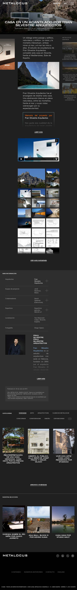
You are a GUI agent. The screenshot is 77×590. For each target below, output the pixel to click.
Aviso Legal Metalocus (34, 586)
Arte (32, 413)
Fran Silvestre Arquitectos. (38, 281)
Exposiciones (59, 418)
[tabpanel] (38, 455)
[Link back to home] (15, 3)
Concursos (21, 418)
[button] (6, 454)
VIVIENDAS (22, 413)
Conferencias (35, 418)
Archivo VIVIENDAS (38, 485)
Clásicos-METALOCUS (61, 413)
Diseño (47, 418)
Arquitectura (43, 413)
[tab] (22, 413)
